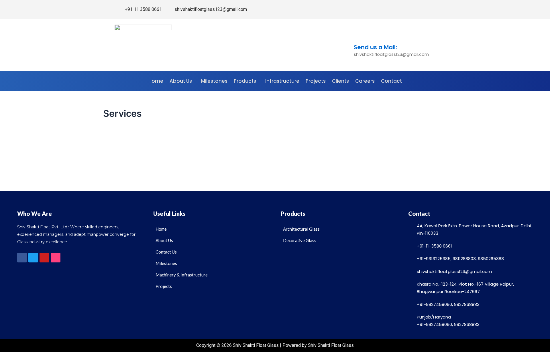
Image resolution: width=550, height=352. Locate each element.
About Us (181, 81)
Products (245, 81)
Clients (340, 81)
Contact (391, 81)
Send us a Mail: (375, 47)
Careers (365, 81)
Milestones (214, 81)
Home (155, 81)
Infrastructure (282, 81)
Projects (316, 81)
